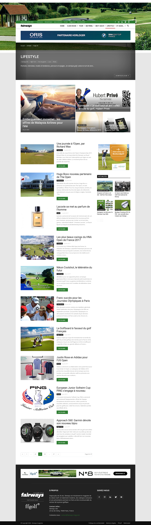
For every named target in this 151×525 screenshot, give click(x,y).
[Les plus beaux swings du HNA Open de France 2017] (37, 248)
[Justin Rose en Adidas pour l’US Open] (37, 368)
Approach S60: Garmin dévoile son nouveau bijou (74, 422)
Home (62, 26)
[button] (127, 26)
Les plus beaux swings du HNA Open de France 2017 (74, 239)
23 (35, 454)
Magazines (72, 22)
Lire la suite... (62, 166)
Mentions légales (111, 523)
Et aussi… (120, 26)
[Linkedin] (122, 22)
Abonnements (81, 22)
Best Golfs (100, 26)
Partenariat (60, 180)
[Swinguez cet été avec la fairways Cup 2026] (105, 205)
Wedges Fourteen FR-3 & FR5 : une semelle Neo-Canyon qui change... (122, 214)
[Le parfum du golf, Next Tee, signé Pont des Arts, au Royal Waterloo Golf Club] (116, 122)
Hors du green (42, 61)
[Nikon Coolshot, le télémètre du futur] (37, 278)
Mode (54, 61)
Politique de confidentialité (96, 523)
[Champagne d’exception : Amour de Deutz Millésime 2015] (89, 122)
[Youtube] (128, 22)
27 (54, 454)
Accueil (23, 46)
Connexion (40, 22)
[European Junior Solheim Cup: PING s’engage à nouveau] (37, 398)
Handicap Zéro (119, 190)
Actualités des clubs (103, 190)
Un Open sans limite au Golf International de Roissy (122, 194)
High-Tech (33, 61)
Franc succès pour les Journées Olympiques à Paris (73, 299)
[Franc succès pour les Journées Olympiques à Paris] (37, 308)
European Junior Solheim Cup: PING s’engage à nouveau (74, 389)
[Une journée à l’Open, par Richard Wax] (37, 154)
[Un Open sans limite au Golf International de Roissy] (122, 186)
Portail (66, 22)
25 (45, 454)
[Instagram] (118, 22)
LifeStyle (110, 26)
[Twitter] (125, 22)
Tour (81, 26)
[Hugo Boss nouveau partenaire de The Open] (37, 185)
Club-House (71, 26)
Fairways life (24, 61)
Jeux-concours (58, 22)
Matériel (89, 26)
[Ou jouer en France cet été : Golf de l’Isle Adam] (105, 186)
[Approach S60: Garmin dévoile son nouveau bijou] (37, 431)
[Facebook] (115, 22)
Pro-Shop (117, 209)
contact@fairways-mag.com (70, 515)
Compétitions (101, 209)
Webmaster (127, 523)
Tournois (59, 150)
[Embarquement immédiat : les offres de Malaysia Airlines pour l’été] (48, 102)
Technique (60, 274)
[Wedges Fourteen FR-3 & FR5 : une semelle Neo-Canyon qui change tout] (122, 205)
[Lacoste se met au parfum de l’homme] (37, 217)
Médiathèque (48, 22)
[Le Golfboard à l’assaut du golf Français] (37, 339)
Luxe (49, 61)
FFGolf (120, 523)
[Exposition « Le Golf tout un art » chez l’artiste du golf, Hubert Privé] (103, 98)
